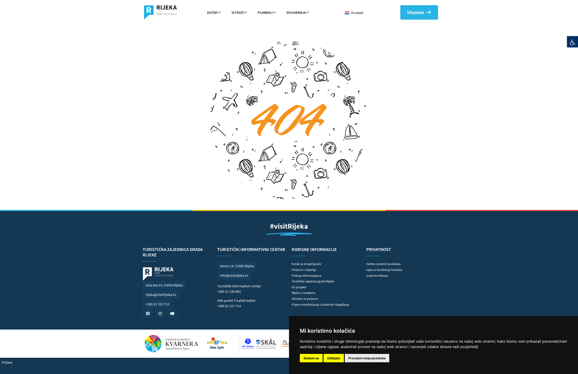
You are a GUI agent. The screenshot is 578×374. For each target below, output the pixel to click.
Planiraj (265, 12)
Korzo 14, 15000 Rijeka (237, 266)
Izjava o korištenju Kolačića (384, 270)
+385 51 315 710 (157, 304)
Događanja (296, 12)
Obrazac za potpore (305, 299)
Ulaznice (415, 12)
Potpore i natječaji (304, 270)
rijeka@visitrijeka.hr (161, 294)
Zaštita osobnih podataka (383, 264)
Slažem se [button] (311, 358)
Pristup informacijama (306, 276)
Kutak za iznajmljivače (306, 264)
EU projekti (299, 287)
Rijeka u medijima (303, 293)
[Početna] (162, 12)
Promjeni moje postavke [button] (367, 358)
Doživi (212, 12)
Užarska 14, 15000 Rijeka (164, 285)
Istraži (238, 12)
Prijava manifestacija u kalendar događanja (320, 304)
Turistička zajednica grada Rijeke (313, 281)
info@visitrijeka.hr (234, 275)
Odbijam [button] (333, 358)
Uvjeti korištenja (377, 276)
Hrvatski (357, 12)
